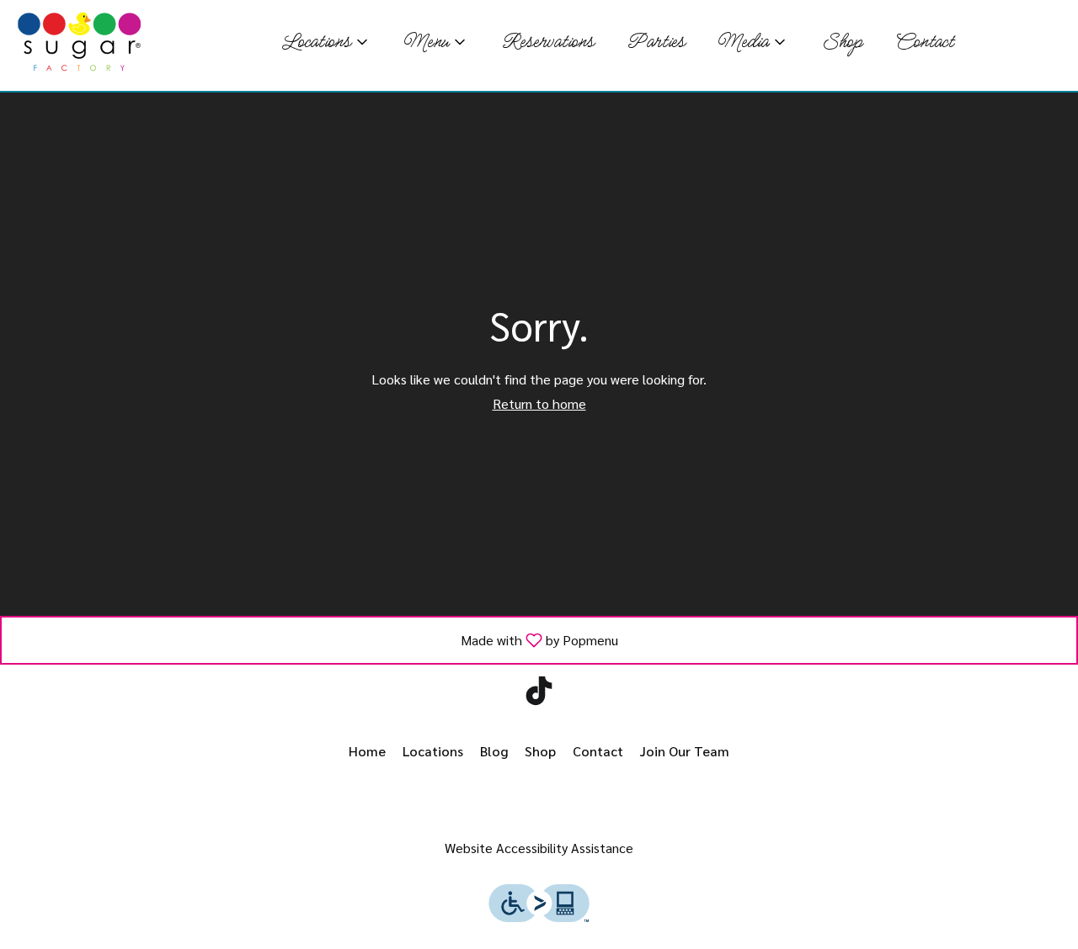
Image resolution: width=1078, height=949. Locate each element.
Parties (656, 42)
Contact (924, 42)
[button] (326, 42)
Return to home (539, 403)
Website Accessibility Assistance (539, 847)
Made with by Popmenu (316, 639)
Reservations (547, 42)
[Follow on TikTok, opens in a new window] (539, 694)
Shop (841, 42)
